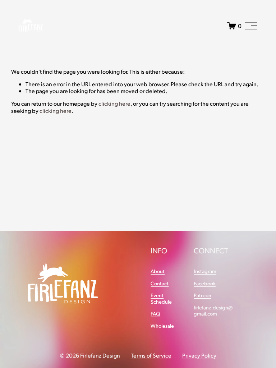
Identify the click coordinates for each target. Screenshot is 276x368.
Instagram (205, 271)
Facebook (205, 283)
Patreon (202, 295)
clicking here (114, 103)
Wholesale (162, 326)
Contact (160, 283)
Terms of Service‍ (151, 355)
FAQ (155, 313)
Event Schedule (161, 298)
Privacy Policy (199, 355)
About (158, 271)
